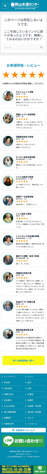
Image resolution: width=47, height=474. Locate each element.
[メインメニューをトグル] (5, 6)
